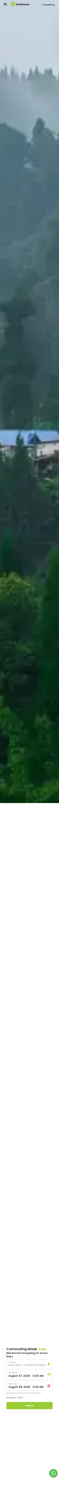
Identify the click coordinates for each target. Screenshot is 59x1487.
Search (29, 1405)
